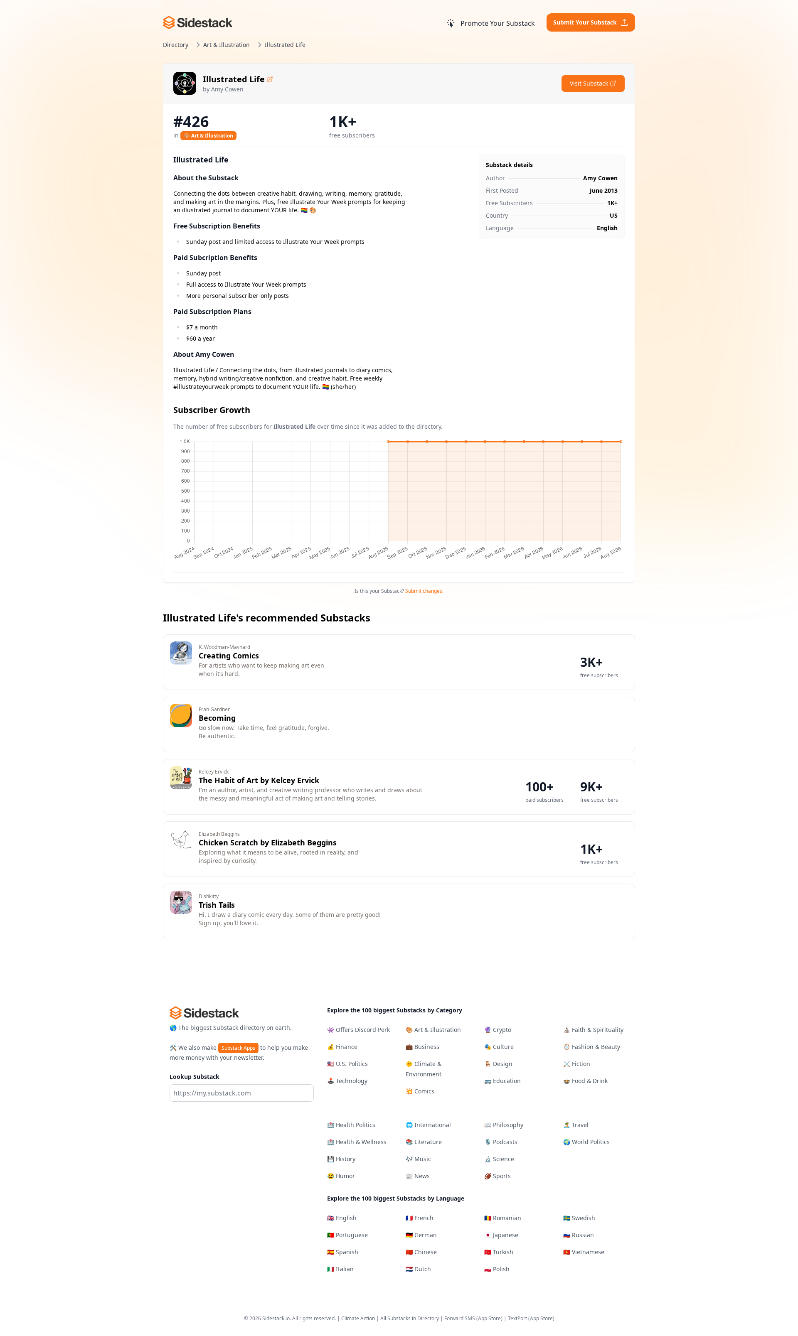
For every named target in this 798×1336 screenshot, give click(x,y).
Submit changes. (424, 590)
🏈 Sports (497, 1176)
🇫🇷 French (419, 1218)
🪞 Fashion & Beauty (591, 1047)
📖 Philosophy (503, 1125)
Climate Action (358, 1318)
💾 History (341, 1159)
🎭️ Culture (499, 1047)
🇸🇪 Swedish (579, 1218)
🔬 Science (499, 1159)
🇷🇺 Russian (578, 1235)
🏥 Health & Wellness (357, 1142)
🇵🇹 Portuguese (347, 1235)
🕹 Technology (347, 1081)
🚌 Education (502, 1081)
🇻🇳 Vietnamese (583, 1252)
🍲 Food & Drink (585, 1081)
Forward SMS (459, 1318)
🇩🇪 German (421, 1235)
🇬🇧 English (342, 1218)
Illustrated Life (234, 79)
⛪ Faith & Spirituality (593, 1030)
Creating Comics (229, 656)
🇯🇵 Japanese (501, 1235)
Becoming (217, 718)
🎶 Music (418, 1159)
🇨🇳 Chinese (421, 1252)
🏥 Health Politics (351, 1125)
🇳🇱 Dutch (418, 1269)
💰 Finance (342, 1047)
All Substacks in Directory (409, 1318)
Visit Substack (589, 83)
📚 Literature (424, 1142)
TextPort (517, 1318)
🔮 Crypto (497, 1030)
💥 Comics (420, 1091)
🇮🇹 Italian (340, 1269)
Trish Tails (217, 905)
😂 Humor (341, 1176)
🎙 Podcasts (500, 1142)
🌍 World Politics (586, 1142)
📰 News (418, 1176)
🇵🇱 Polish (497, 1269)
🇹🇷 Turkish (498, 1252)
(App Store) (490, 1318)
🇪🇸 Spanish (342, 1252)
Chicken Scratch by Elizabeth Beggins (268, 842)
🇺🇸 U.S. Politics (347, 1064)
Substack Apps (238, 1047)
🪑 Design (498, 1064)
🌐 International (428, 1125)
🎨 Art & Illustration (208, 135)
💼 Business (422, 1047)
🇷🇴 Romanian (502, 1218)
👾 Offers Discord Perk (358, 1030)
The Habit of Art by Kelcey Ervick (259, 780)
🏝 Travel (576, 1125)
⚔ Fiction (576, 1064)
